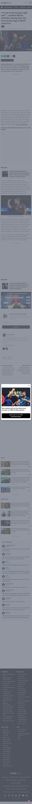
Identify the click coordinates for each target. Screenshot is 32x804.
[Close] (29, 385)
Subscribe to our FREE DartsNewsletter (16, 415)
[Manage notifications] (29, 801)
